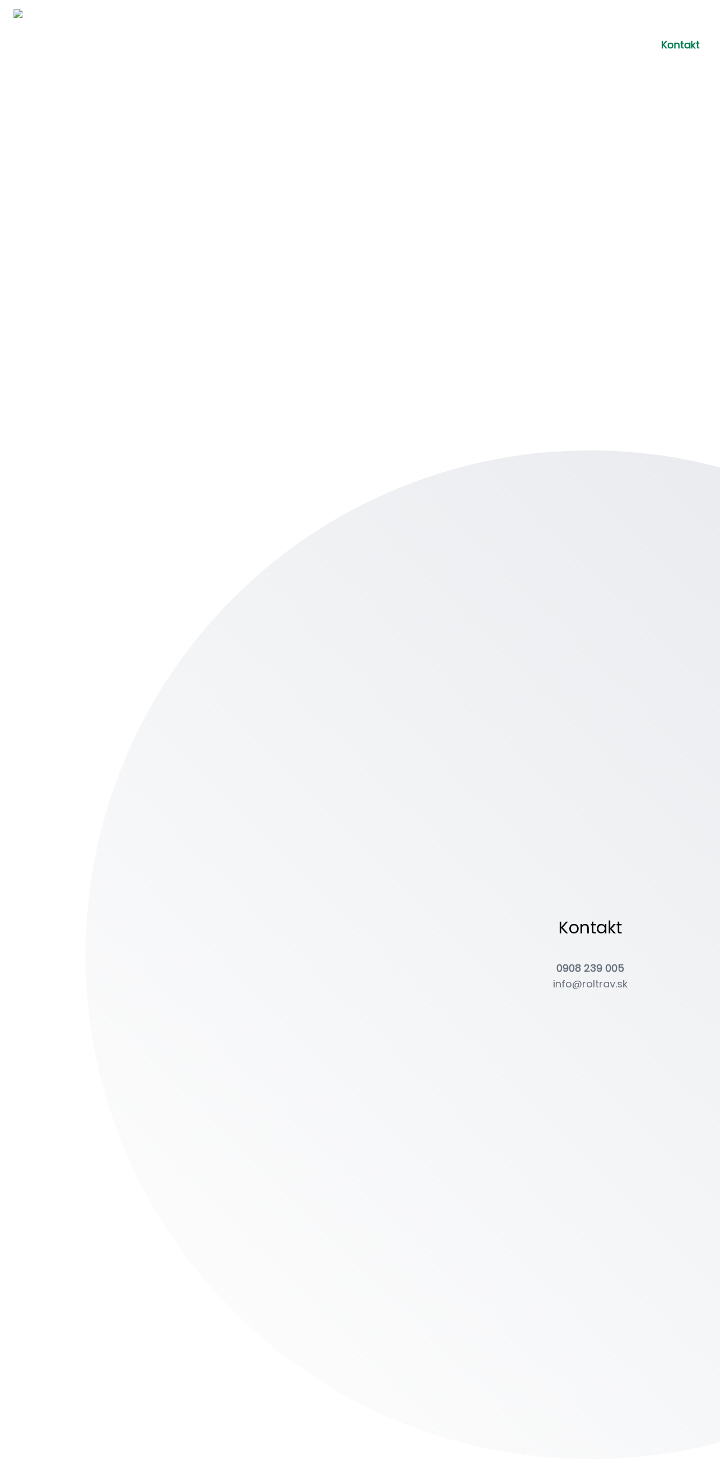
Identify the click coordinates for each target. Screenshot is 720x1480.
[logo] (50, 45)
